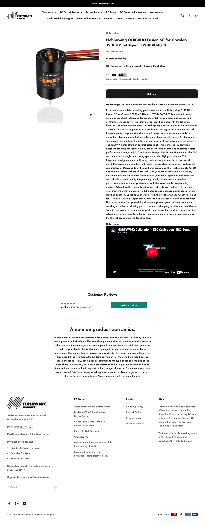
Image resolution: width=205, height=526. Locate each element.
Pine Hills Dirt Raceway (86, 431)
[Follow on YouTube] (25, 503)
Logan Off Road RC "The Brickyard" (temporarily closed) (91, 454)
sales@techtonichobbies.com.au (32, 434)
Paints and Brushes (87, 18)
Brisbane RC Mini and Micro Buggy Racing (89, 414)
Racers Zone (92, 12)
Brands (108, 18)
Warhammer (156, 12)
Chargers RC (81, 437)
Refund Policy (133, 412)
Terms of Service (135, 423)
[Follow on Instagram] (17, 503)
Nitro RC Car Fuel (148, 18)
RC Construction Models (133, 12)
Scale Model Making (58, 18)
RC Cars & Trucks (69, 12)
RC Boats (111, 12)
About (119, 18)
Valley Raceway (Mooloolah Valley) (92, 406)
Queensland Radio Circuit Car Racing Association (90, 423)
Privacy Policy (133, 418)
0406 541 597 (24, 426)
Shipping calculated (128, 79)
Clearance (47, 12)
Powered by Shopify (44, 514)
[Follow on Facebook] (9, 503)
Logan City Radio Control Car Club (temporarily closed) (93, 444)
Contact (130, 18)
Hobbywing (112, 33)
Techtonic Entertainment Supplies (102, 3)
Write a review (129, 305)
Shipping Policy (134, 406)
